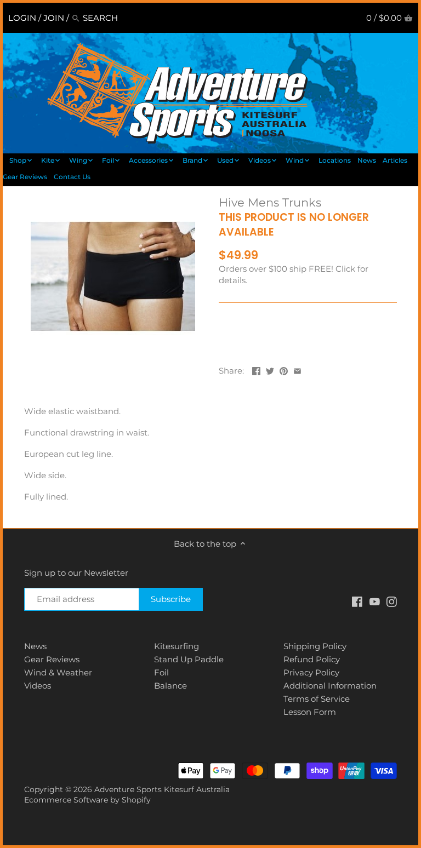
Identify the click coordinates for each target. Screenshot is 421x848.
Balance (170, 685)
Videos (37, 685)
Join (53, 18)
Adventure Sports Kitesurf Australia (162, 789)
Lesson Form (309, 712)
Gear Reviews (51, 659)
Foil (161, 672)
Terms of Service (316, 699)
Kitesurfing (176, 646)
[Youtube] (374, 600)
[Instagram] (391, 600)
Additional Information (330, 685)
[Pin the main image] (284, 369)
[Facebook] (357, 600)
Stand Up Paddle (189, 659)
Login (22, 18)
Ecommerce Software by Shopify (87, 799)
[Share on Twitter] (270, 369)
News (35, 646)
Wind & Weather (58, 672)
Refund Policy (311, 659)
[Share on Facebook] (256, 369)
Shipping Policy (314, 646)
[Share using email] (297, 369)
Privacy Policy (311, 672)
